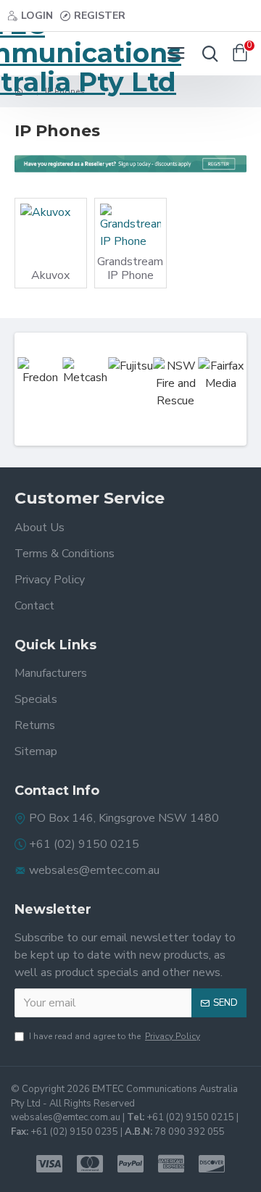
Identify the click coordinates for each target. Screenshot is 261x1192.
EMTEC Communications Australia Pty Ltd (65, 53)
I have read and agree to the (114, 1036)
